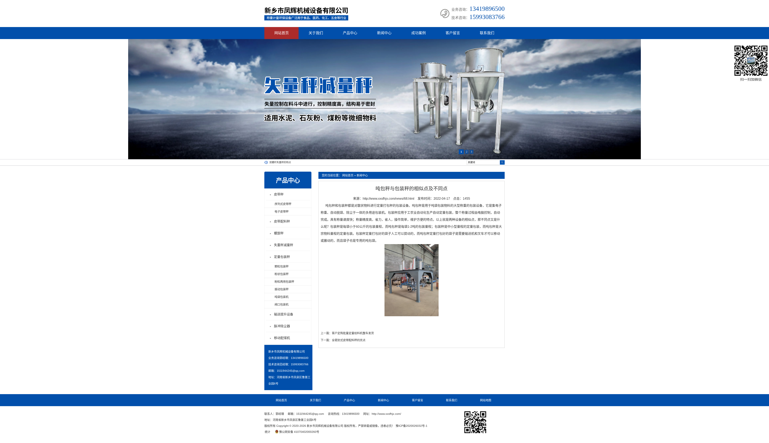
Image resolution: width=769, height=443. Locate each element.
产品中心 (350, 33)
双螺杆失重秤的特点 (280, 162)
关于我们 (316, 33)
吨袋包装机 (282, 296)
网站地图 (485, 400)
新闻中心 (384, 33)
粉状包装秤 (282, 274)
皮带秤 (279, 194)
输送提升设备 (283, 314)
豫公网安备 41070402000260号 (299, 431)
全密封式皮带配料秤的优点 (348, 340)
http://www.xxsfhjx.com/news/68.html (388, 198)
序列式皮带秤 (283, 203)
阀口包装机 (282, 304)
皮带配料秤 (282, 221)
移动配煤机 (282, 338)
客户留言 (453, 33)
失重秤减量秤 (283, 245)
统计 (267, 431)
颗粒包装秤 (282, 266)
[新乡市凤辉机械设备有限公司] (306, 19)
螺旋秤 (279, 233)
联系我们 (487, 33)
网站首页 (281, 33)
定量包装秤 (282, 257)
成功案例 (418, 33)
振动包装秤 (282, 289)
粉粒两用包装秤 (284, 281)
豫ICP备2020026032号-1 (411, 425)
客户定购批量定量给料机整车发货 (353, 333)
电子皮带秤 (282, 211)
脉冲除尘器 (282, 326)
